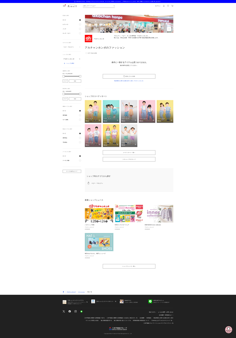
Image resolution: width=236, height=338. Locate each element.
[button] (72, 20)
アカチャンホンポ (71, 292)
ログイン (158, 6)
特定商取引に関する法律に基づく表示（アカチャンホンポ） (129, 80)
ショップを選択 (70, 63)
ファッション (81, 292)
